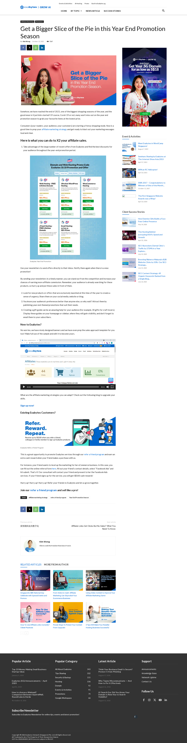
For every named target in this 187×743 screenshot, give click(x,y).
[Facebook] (23, 47)
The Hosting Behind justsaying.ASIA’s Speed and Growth (150, 234)
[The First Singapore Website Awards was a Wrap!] (129, 199)
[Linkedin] (42, 47)
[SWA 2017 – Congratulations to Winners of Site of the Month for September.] (129, 186)
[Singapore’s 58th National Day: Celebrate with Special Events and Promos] (35, 580)
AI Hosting (78, 3)
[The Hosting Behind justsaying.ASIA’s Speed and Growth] (129, 235)
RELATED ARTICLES (30, 564)
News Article (93, 11)
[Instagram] (149, 700)
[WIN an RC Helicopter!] (129, 173)
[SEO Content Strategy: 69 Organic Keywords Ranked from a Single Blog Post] (129, 277)
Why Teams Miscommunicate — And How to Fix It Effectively (115, 682)
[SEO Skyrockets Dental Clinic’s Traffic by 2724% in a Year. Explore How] (129, 249)
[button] (163, 11)
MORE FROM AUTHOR (56, 564)
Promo (87, 3)
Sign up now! (27, 405)
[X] (29, 47)
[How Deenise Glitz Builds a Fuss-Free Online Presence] (129, 222)
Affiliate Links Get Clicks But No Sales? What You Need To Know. (93, 527)
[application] (68, 364)
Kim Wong (26, 41)
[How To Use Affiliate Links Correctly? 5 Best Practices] (35, 612)
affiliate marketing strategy (54, 129)
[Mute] (107, 387)
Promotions (39, 21)
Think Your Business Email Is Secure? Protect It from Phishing (115, 670)
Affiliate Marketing (27, 21)
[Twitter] (155, 700)
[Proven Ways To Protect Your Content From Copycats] (68, 612)
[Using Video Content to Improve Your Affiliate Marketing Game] (101, 580)
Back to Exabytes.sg (98, 3)
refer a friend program (94, 454)
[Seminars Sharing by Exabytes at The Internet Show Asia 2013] (129, 160)
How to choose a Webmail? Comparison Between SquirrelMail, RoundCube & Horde (28, 694)
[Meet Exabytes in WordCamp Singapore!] (129, 147)
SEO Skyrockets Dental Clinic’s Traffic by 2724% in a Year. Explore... (151, 248)
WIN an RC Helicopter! (148, 169)
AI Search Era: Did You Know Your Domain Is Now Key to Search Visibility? (114, 694)
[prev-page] (22, 633)
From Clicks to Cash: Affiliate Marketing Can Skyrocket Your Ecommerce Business (65, 595)
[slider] (66, 387)
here (54, 468)
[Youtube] (160, 700)
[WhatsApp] (35, 47)
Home (64, 11)
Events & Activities (65, 3)
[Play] (24, 387)
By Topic (75, 11)
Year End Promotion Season (79, 497)
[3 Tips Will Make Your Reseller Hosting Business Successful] (101, 612)
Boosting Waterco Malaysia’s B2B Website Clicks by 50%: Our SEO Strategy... (152, 262)
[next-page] (26, 633)
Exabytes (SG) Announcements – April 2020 (29, 682)
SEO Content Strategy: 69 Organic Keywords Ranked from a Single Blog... (151, 276)
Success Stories (112, 11)
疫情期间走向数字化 (29, 526)
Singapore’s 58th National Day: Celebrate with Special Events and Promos (33, 595)
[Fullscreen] (112, 387)
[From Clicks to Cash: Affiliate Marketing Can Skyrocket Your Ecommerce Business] (68, 580)
